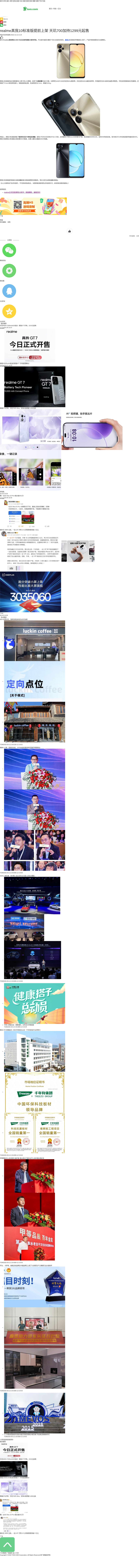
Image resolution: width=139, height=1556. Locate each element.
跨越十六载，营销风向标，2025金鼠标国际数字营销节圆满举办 (20, 747)
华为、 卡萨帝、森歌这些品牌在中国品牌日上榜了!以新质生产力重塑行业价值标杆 (26, 1265)
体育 (11, 1)
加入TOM (16, 1553)
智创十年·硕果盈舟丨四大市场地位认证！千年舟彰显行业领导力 (20, 1030)
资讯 (4, 1)
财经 (30, 1)
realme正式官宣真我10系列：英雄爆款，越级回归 (22, 192)
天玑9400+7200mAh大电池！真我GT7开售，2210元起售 (18, 325)
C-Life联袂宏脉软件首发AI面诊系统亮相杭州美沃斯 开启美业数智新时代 (27, 1434)
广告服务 (9, 1553)
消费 (37, 1)
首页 (1, 1)
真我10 (67, 40)
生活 (21, 1)
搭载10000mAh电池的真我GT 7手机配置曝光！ (15, 363)
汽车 (40, 1)
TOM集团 (3, 1553)
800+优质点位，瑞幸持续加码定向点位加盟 (13, 619)
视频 (27, 1)
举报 (1, 220)
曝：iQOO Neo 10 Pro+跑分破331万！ (12, 496)
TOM (1, 744)
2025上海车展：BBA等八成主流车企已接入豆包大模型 (17, 876)
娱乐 (8, 1)
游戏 (14, 1)
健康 (34, 1)
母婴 (24, 1)
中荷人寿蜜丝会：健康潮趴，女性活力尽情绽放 (19, 1025)
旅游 (17, 1)
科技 (43, 1)
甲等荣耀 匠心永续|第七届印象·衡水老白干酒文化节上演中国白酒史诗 (22, 1158)
